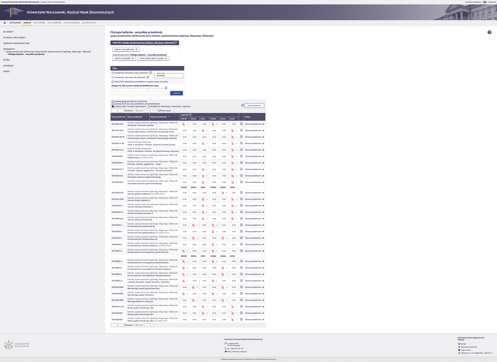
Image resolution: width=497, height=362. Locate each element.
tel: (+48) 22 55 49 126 (235, 348)
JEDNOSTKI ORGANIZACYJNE (16, 43)
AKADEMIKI (8, 66)
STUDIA (6, 60)
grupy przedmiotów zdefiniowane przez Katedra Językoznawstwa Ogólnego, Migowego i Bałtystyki (49, 51)
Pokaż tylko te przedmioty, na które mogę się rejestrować (139, 88)
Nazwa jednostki (134, 117)
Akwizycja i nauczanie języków (140, 125)
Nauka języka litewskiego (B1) (140, 314)
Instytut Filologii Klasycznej (139, 142)
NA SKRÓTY (8, 32)
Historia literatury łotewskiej (139, 220)
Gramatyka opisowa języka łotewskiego (144, 183)
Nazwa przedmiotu (159, 117)
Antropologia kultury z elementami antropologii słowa (150, 132)
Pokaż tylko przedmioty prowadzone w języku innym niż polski (141, 82)
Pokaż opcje (165, 110)
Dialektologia (133, 157)
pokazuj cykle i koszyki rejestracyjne (130, 106)
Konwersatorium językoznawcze (141, 226)
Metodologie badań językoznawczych (143, 288)
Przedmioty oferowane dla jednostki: (130, 77)
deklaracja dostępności (469, 347)
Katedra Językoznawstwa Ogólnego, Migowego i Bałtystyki (148, 43)
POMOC (6, 71)
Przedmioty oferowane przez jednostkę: (131, 73)
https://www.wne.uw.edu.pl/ (237, 352)
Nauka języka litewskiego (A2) (140, 308)
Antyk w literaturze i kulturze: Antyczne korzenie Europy (151, 145)
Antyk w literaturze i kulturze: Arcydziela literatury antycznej (153, 151)
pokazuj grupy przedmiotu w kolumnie (130, 101)
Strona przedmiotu (253, 124)
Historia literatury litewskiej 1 (140, 207)
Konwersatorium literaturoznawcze (142, 239)
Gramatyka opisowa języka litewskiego (144, 177)
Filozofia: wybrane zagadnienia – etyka (144, 164)
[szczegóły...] (187, 124)
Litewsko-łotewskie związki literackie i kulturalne (148, 282)
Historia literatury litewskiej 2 (140, 213)
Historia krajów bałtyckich (138, 200)
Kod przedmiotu (118, 117)
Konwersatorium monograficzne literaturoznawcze (149, 269)
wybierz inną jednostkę (124, 49)
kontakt (463, 344)
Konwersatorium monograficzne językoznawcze (148, 252)
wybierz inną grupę (122, 58)
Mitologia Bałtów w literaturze (140, 301)
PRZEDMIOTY (9, 49)
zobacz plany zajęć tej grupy (152, 58)
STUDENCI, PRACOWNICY (14, 37)
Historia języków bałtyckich (139, 194)
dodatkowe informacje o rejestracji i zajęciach (170, 106)
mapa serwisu (466, 350)
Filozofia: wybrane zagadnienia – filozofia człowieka (149, 170)
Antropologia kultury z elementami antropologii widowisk (152, 138)
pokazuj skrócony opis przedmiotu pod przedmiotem (137, 104)
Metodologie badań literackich (140, 295)
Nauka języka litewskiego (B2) (140, 321)
